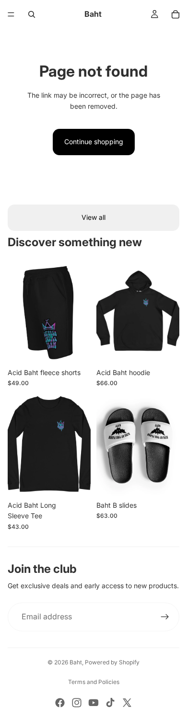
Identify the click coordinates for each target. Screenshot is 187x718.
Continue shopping (93, 141)
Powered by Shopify (112, 662)
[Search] (31, 14)
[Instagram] (76, 702)
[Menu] (11, 14)
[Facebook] (60, 702)
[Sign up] (165, 617)
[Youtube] (93, 702)
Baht (76, 662)
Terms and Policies (93, 681)
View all (93, 217)
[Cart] (175, 14)
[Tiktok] (110, 702)
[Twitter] (127, 702)
